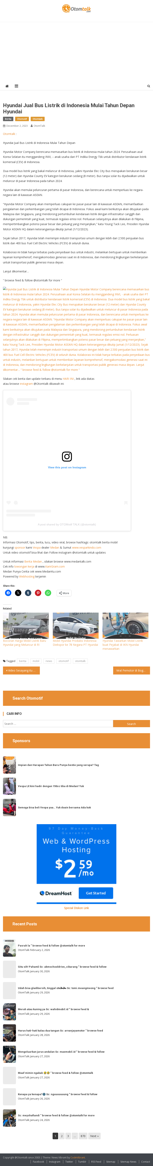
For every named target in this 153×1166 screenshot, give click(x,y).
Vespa (37, 547)
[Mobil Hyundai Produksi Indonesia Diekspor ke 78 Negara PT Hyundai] (76, 626)
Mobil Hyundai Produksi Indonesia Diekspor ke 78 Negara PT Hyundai (75, 643)
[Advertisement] (76, 52)
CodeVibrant (78, 1157)
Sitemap (110, 1161)
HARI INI (68, 379)
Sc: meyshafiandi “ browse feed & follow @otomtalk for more (56, 1115)
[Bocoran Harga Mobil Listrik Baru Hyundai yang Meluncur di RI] (26, 626)
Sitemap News (128, 1161)
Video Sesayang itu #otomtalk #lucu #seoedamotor (24, 670)
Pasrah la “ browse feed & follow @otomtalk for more (51, 945)
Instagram (54, 1161)
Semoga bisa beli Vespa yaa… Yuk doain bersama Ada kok (54, 807)
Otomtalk (38, 118)
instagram (26, 384)
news (49, 661)
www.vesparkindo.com (86, 547)
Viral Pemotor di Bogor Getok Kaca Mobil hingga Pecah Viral (133, 670)
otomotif (64, 661)
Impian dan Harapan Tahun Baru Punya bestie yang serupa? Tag (58, 764)
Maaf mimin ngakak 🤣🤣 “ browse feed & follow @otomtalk (55, 1072)
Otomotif (22, 118)
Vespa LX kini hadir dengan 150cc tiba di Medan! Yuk (51, 786)
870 (83, 1136)
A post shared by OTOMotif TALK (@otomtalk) (67, 524)
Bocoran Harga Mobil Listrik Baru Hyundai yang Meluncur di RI (24, 643)
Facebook (38, 1161)
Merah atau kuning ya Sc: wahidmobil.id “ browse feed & (53, 1009)
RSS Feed (96, 1161)
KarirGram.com (55, 566)
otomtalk (80, 661)
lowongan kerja (24, 566)
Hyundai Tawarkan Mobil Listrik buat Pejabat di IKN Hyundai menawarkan (123, 645)
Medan (54, 547)
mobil (36, 661)
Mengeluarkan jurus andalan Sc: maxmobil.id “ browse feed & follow (61, 1051)
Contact (145, 1161)
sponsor (20, 547)
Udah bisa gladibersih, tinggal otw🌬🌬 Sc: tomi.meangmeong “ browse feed (66, 988)
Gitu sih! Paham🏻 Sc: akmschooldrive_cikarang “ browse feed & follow (62, 966)
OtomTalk (39, 126)
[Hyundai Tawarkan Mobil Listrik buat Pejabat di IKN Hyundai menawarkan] (125, 626)
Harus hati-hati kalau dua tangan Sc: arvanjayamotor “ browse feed (60, 1030)
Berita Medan (33, 561)
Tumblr (82, 1161)
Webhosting (26, 576)
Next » (94, 1136)
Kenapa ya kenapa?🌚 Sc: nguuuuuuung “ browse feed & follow (57, 1094)
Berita (8, 118)
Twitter (69, 1161)
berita (22, 661)
